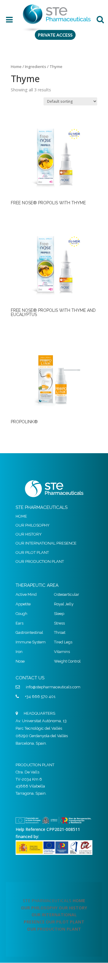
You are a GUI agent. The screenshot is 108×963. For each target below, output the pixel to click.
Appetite (23, 604)
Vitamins (62, 651)
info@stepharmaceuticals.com (53, 687)
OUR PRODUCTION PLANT (40, 561)
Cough (21, 613)
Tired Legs (63, 642)
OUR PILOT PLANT (32, 552)
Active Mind (26, 594)
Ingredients (35, 66)
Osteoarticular (66, 594)
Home (16, 66)
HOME (21, 516)
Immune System (31, 642)
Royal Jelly (64, 604)
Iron (19, 651)
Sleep (59, 613)
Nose (20, 661)
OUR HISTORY (29, 534)
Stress (59, 623)
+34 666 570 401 (40, 696)
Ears (19, 623)
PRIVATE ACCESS (55, 34)
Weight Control (67, 661)
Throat (59, 632)
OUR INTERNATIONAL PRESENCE (46, 543)
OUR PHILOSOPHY (33, 525)
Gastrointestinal (29, 632)
